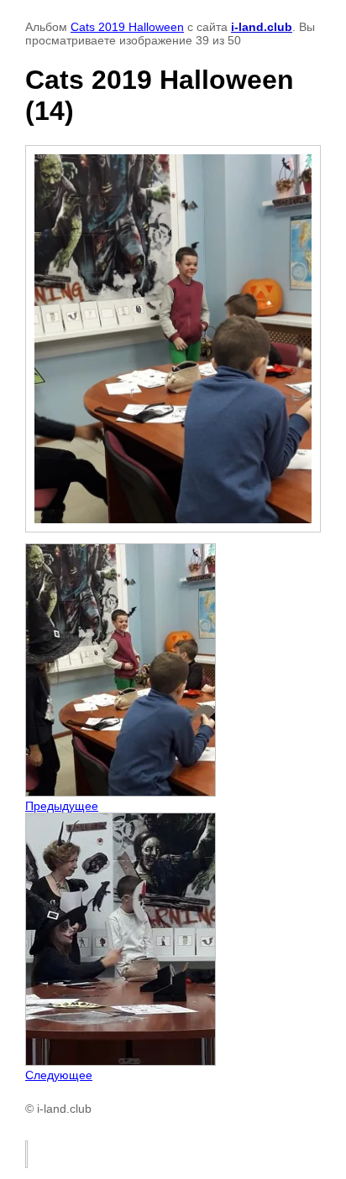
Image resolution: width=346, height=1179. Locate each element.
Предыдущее (61, 806)
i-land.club (261, 27)
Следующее (58, 1075)
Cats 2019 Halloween (127, 27)
